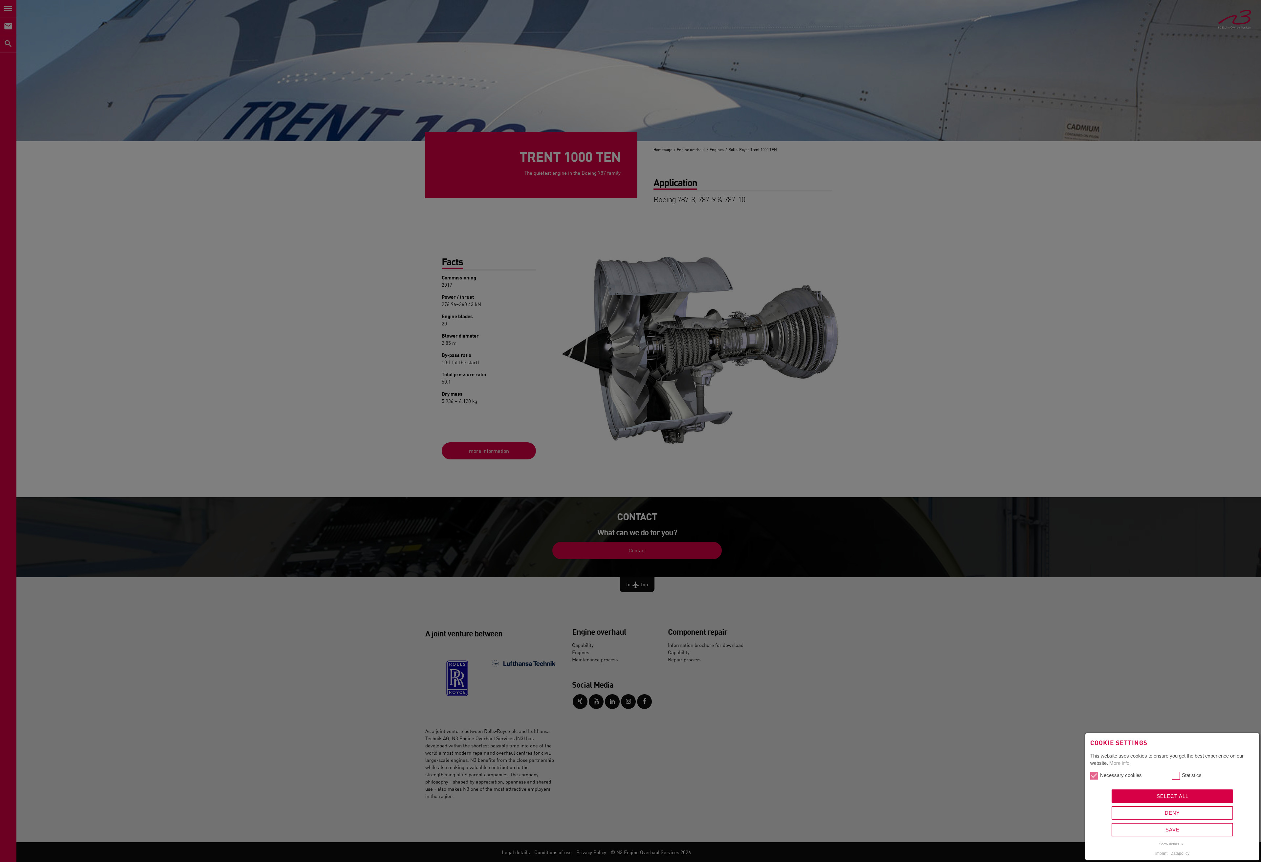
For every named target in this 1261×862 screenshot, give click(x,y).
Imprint (1161, 853)
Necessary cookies (1121, 775)
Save (1172, 829)
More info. (1120, 763)
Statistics (1192, 775)
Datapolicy (1179, 853)
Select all (1172, 796)
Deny (1172, 813)
